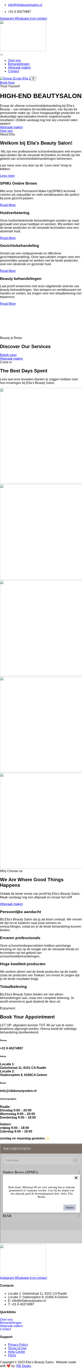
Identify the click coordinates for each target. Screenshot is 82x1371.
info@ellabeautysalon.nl (25, 5)
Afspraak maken (19, 67)
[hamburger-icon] (1, 54)
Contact (13, 71)
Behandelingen (19, 64)
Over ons (14, 60)
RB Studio (23, 1366)
